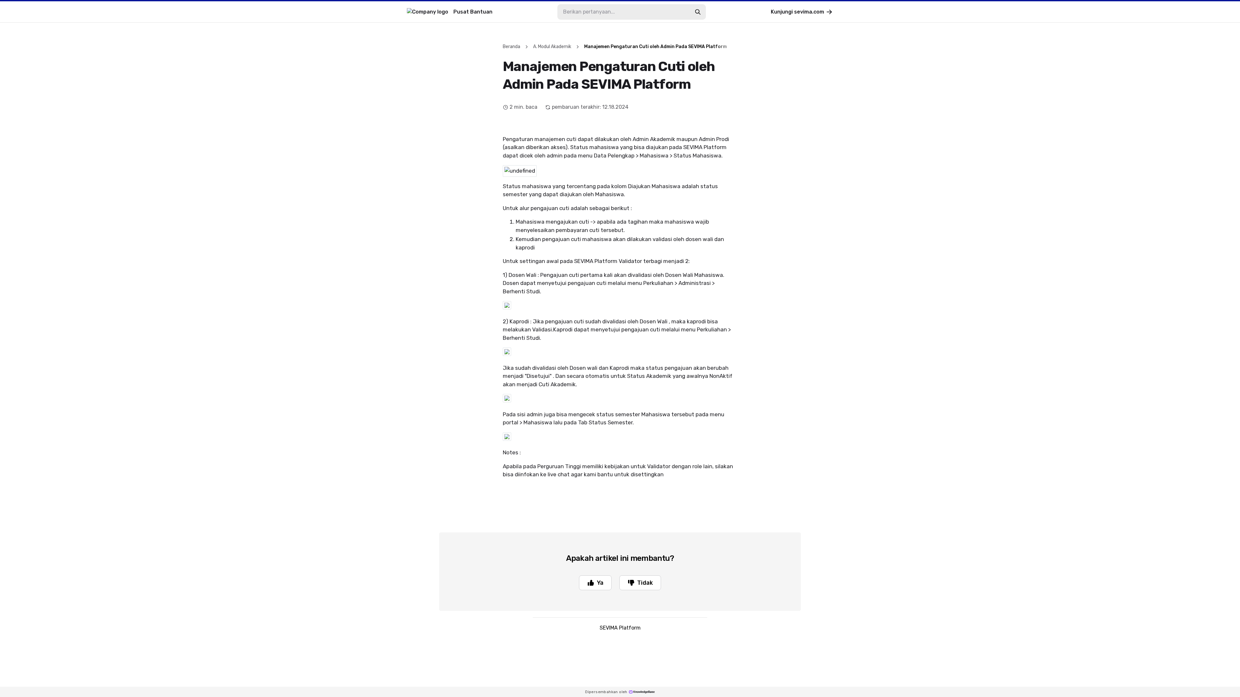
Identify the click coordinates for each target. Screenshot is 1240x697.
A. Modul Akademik (552, 46)
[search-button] (698, 12)
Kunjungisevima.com (797, 12)
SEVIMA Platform (620, 628)
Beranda (511, 46)
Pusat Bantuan (472, 12)
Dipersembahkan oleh (606, 692)
